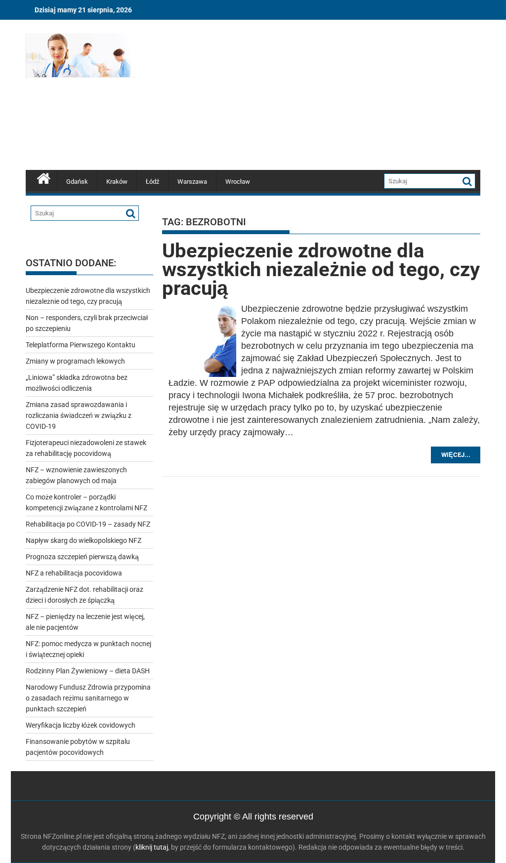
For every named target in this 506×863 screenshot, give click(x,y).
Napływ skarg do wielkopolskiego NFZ (83, 540)
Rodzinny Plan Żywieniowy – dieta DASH (88, 671)
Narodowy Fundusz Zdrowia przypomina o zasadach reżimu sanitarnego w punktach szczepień (88, 698)
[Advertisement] (325, 96)
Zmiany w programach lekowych (75, 361)
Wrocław (237, 181)
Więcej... (455, 454)
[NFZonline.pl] (44, 177)
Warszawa (192, 181)
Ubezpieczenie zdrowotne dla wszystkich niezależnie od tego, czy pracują (321, 269)
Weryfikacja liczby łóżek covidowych (80, 725)
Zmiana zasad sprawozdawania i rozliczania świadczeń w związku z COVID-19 (78, 415)
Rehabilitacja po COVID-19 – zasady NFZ (88, 524)
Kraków (116, 181)
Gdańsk (77, 181)
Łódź (152, 181)
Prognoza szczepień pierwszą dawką (82, 557)
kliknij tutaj (151, 847)
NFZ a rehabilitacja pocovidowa (74, 573)
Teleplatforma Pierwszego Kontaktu (80, 345)
